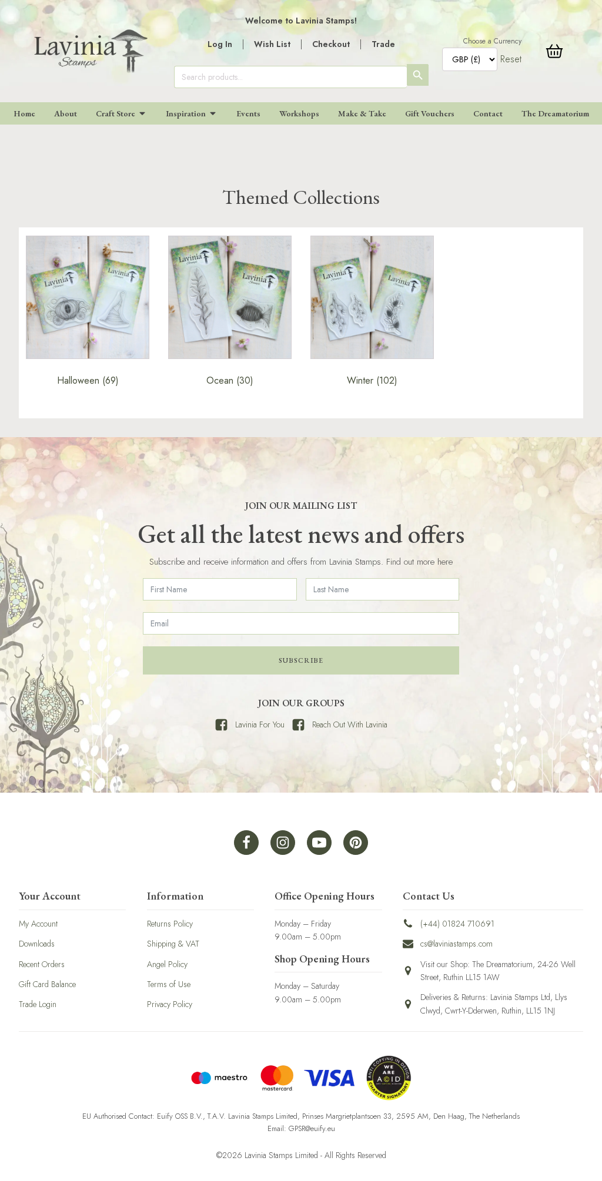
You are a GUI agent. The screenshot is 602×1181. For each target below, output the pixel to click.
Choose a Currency (492, 41)
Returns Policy (170, 924)
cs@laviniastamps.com (456, 944)
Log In (220, 44)
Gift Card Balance (47, 984)
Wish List (272, 44)
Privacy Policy (169, 1004)
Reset (510, 59)
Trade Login (37, 1004)
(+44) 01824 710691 (457, 924)
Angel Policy (167, 964)
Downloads (37, 944)
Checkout (331, 44)
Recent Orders (42, 964)
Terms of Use (168, 984)
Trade (383, 44)
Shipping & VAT (173, 944)
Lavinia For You (260, 724)
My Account (38, 924)
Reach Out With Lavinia (349, 724)
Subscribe (301, 660)
